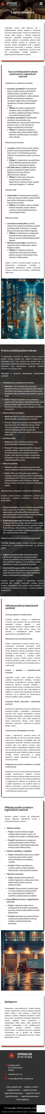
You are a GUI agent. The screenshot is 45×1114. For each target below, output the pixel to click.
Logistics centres (31, 1087)
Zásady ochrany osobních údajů (14, 1111)
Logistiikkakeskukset (30, 1096)
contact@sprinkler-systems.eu (20, 1078)
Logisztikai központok (13, 1093)
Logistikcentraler (30, 1090)
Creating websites (36, 1111)
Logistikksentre (11, 1096)
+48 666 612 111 (15, 1074)
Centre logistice (22, 1099)
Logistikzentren (13, 1090)
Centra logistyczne (13, 1087)
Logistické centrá (32, 1093)
